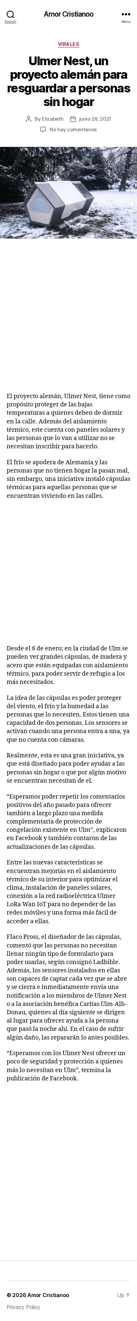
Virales (68, 44)
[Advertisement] (68, 323)
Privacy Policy (23, 1307)
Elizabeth (53, 119)
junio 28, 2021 (95, 119)
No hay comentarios (73, 129)
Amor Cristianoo (69, 14)
